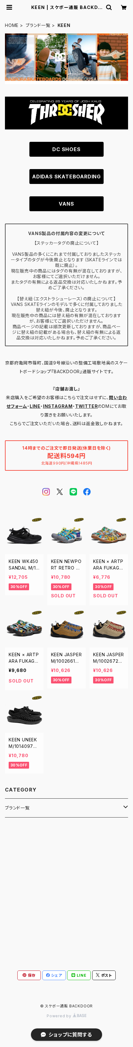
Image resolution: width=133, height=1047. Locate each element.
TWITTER (86, 406)
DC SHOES (66, 149)
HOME (12, 25)
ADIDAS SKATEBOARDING (66, 176)
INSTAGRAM (58, 406)
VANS (66, 204)
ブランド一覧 (38, 25)
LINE (35, 406)
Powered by (60, 1016)
